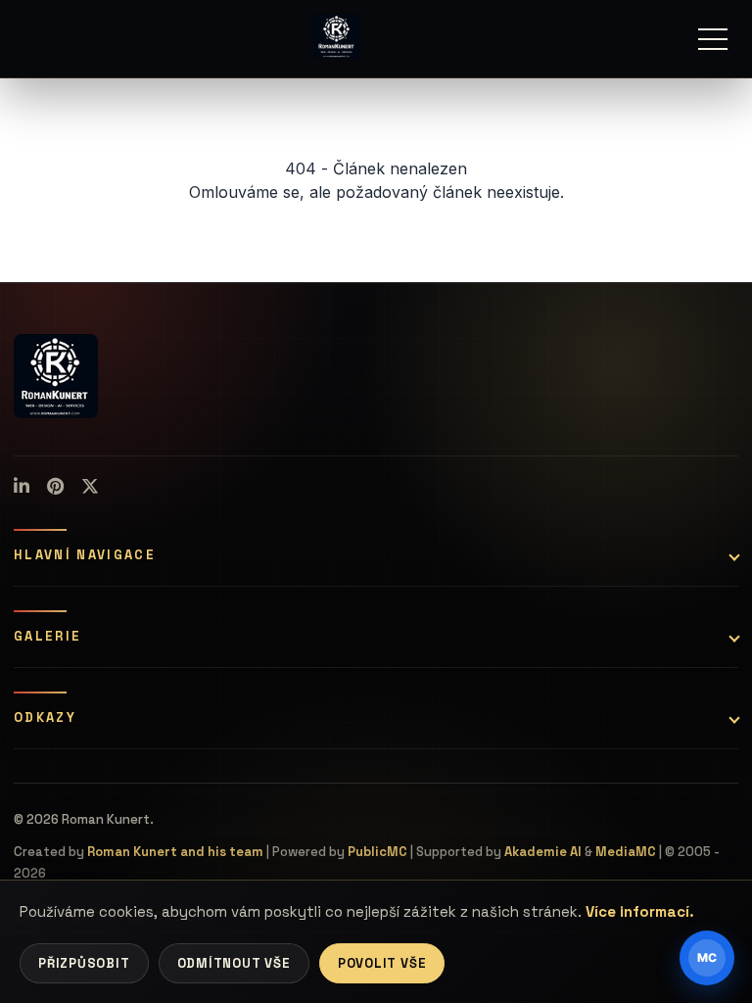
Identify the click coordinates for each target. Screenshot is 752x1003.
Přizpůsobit (84, 963)
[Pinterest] (55, 487)
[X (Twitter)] (90, 487)
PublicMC (377, 851)
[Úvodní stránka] (336, 36)
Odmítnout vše (234, 963)
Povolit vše (382, 963)
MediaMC (625, 851)
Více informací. (640, 911)
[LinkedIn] (21, 487)
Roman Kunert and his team (175, 851)
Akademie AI (543, 851)
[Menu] (712, 39)
